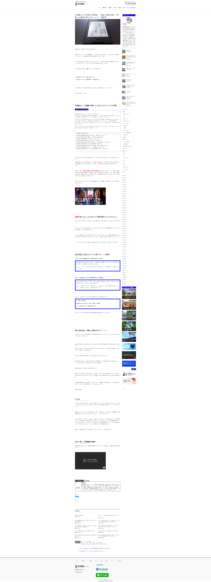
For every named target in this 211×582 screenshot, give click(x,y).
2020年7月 (124, 219)
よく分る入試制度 (126, 141)
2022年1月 (124, 177)
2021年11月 (124, 182)
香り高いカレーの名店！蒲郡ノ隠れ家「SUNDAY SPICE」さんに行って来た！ (129, 308)
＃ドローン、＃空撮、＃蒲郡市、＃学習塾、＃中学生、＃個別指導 (92, 542)
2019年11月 (124, 237)
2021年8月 (124, 189)
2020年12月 (124, 207)
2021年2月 (124, 203)
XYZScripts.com (110, 581)
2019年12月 (124, 235)
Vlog (124, 116)
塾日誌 (85, 541)
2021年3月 (124, 200)
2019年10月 (124, 240)
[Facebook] (78, 487)
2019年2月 (124, 258)
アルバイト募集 (126, 123)
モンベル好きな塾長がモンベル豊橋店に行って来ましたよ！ (129, 298)
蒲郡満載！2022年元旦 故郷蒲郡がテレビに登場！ (129, 340)
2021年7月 (124, 191)
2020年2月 (124, 230)
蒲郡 (124, 160)
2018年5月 (124, 279)
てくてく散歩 (125, 169)
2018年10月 (124, 267)
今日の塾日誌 (89, 541)
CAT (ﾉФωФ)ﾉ (126, 157)
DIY (123, 155)
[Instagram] (79, 487)
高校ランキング (126, 148)
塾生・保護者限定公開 (127, 132)
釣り (124, 162)
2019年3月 (124, 256)
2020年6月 (124, 221)
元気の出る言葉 (126, 130)
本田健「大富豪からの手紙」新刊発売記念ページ (92, 170)
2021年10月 (124, 184)
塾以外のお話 (124, 150)
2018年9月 (124, 270)
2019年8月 (124, 244)
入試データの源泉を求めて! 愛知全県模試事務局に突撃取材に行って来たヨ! (94, 548)
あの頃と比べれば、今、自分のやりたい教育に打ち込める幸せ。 (131, 103)
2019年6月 (124, 249)
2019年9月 (124, 242)
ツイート (124, 388)
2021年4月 (124, 198)
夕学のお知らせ (129, 79)
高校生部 (124, 127)
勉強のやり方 (125, 118)
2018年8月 (124, 272)
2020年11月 (124, 210)
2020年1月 (124, 233)
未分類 (123, 171)
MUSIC (124, 164)
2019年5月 (124, 251)
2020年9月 (124, 214)
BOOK (82, 541)
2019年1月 (124, 260)
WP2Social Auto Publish (101, 581)
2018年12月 (124, 263)
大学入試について (125, 109)
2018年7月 (124, 274)
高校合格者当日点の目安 (127, 146)
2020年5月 (124, 223)
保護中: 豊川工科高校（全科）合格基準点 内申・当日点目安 (131, 56)
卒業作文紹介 (125, 125)
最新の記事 (87, 480)
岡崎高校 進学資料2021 (79, 515)
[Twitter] (76, 487)
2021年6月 (124, 193)
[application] (129, 355)
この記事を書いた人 (80, 480)
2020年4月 (124, 226)
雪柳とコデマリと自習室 (130, 68)
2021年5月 (124, 196)
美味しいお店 (125, 167)
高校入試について (125, 139)
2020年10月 (124, 212)
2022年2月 (124, 175)
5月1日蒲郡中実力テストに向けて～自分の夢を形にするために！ (92, 551)
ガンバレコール (129, 90)
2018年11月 (124, 265)
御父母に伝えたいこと (127, 120)
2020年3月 (124, 228)
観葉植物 (127, 50)
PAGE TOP (205, 564)
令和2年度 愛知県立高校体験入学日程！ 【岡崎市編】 (129, 330)
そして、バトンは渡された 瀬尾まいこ (129, 319)
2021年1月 (124, 205)
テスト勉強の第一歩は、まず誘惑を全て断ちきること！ (131, 63)
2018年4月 (124, 281)
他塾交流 (124, 137)
